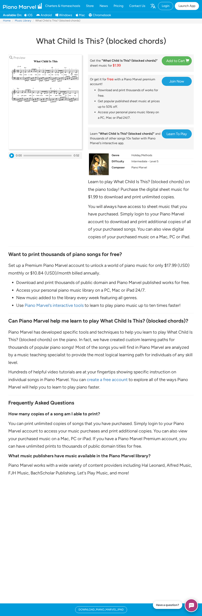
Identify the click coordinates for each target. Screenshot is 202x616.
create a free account (107, 379)
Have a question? (167, 605)
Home (7, 20)
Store (90, 6)
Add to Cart (176, 61)
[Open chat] (191, 605)
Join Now (176, 81)
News (104, 6)
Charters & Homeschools (62, 6)
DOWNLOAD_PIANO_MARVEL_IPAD (101, 609)
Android (46, 15)
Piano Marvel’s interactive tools (54, 305)
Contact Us (137, 6)
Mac (81, 15)
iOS (30, 15)
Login (165, 6)
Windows (65, 15)
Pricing (118, 6)
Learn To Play (176, 134)
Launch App (187, 6)
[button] (152, 6)
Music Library (23, 20)
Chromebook (101, 15)
